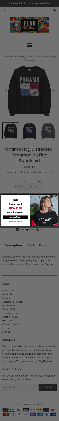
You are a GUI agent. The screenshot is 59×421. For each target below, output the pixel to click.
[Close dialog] (56, 196)
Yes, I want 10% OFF (15, 217)
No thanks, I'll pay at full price (15, 221)
